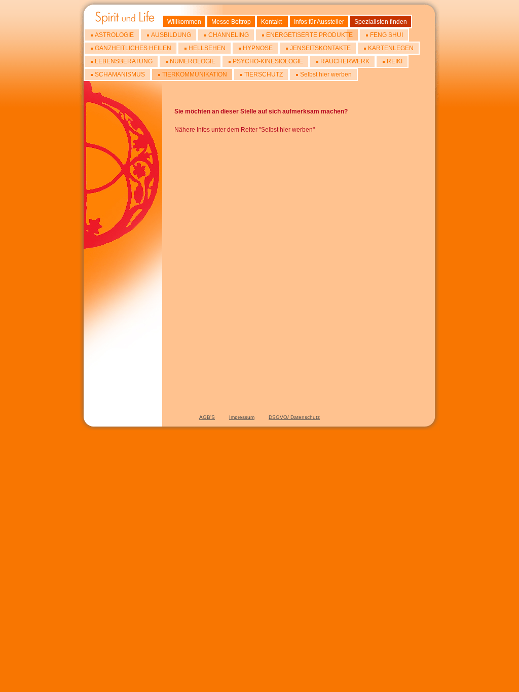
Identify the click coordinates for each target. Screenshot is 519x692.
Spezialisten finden (380, 21)
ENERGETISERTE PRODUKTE (309, 35)
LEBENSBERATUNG (124, 61)
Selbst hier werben (326, 74)
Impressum (241, 417)
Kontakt (271, 21)
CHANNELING (228, 35)
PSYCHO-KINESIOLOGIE (268, 61)
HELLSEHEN (207, 48)
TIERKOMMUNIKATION (194, 74)
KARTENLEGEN (391, 48)
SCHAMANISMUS (120, 74)
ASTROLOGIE (114, 35)
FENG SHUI (386, 35)
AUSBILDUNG (171, 35)
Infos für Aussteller (319, 21)
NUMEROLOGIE (192, 61)
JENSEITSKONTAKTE (320, 48)
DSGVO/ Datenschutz (294, 417)
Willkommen (184, 21)
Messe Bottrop (231, 21)
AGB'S (207, 417)
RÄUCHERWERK (344, 61)
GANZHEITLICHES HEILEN (133, 48)
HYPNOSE (258, 48)
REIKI (394, 61)
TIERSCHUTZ (263, 74)
